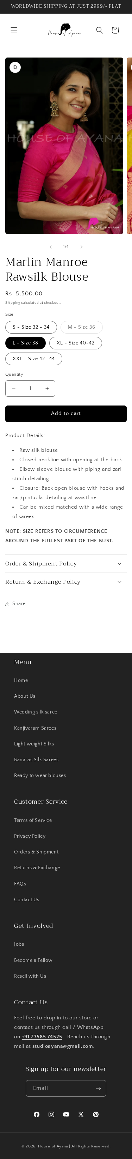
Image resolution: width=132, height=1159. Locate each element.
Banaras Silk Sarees (36, 760)
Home (21, 680)
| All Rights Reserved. (90, 1146)
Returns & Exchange (37, 868)
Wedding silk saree (35, 712)
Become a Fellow (33, 960)
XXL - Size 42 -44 (34, 359)
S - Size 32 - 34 (31, 327)
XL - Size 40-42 (76, 343)
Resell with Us (30, 976)
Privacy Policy (29, 836)
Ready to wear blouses (40, 775)
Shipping (12, 303)
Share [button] (19, 604)
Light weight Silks (34, 744)
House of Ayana (53, 1146)
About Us (25, 696)
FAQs (20, 884)
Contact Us (26, 900)
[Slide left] (50, 247)
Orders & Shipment (36, 852)
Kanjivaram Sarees (35, 728)
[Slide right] (81, 247)
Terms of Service (33, 820)
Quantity (14, 374)
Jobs (19, 944)
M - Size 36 (85, 329)
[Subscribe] (98, 1088)
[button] (14, 30)
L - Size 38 (25, 343)
